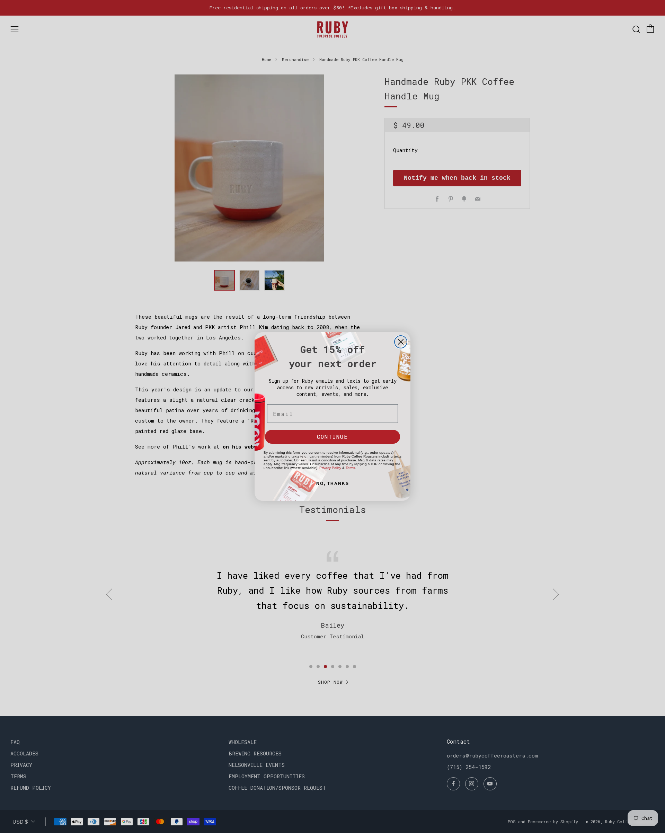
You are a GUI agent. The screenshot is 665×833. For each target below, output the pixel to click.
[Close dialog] (400, 342)
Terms (350, 468)
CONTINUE (332, 436)
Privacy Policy (330, 468)
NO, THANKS (332, 483)
